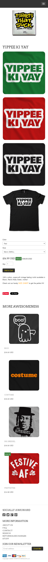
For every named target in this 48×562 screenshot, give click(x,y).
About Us (8, 525)
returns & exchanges (14, 536)
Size (4, 248)
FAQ (5, 528)
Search (7, 533)
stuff (6, 539)
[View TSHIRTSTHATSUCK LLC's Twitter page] (8, 515)
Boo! (6, 348)
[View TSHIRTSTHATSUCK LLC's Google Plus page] (11, 515)
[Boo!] (24, 328)
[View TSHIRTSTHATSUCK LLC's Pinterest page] (15, 515)
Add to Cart (8, 270)
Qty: (4, 264)
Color (4, 239)
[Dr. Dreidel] (24, 421)
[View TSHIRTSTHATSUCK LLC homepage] (24, 25)
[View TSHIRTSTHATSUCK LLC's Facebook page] (4, 515)
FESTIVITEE (9, 488)
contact (8, 530)
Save (6, 293)
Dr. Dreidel (9, 441)
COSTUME (9, 395)
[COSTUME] (24, 375)
